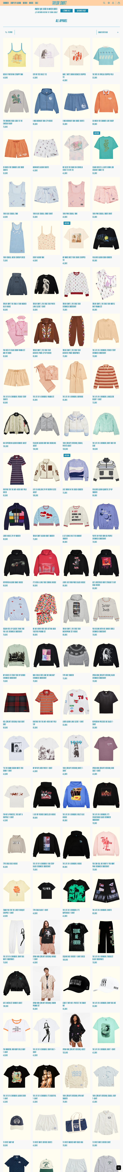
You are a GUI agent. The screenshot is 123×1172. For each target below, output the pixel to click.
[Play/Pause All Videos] (118, 1167)
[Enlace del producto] (17, 60)
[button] (104, 3)
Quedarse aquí (81, 10)
